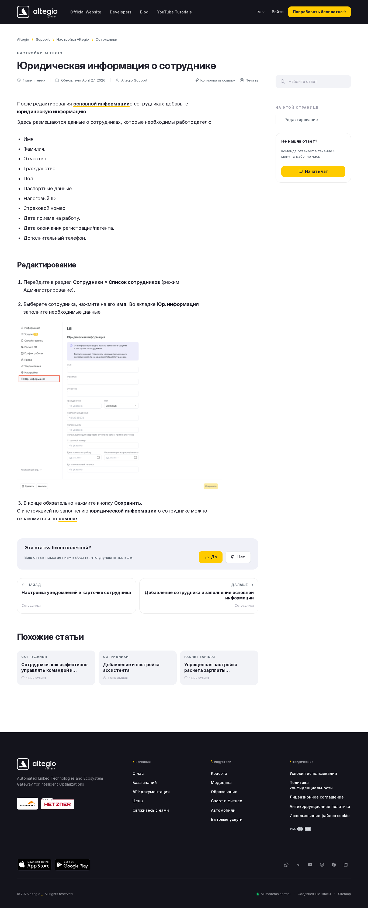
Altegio (23, 39)
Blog (144, 12)
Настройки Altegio (73, 39)
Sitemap (344, 894)
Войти (278, 11)
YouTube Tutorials (174, 12)
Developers (120, 12)
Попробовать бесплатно (319, 11)
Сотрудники (106, 39)
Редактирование (301, 120)
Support (43, 39)
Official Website (85, 12)
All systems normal (275, 894)
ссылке (67, 518)
